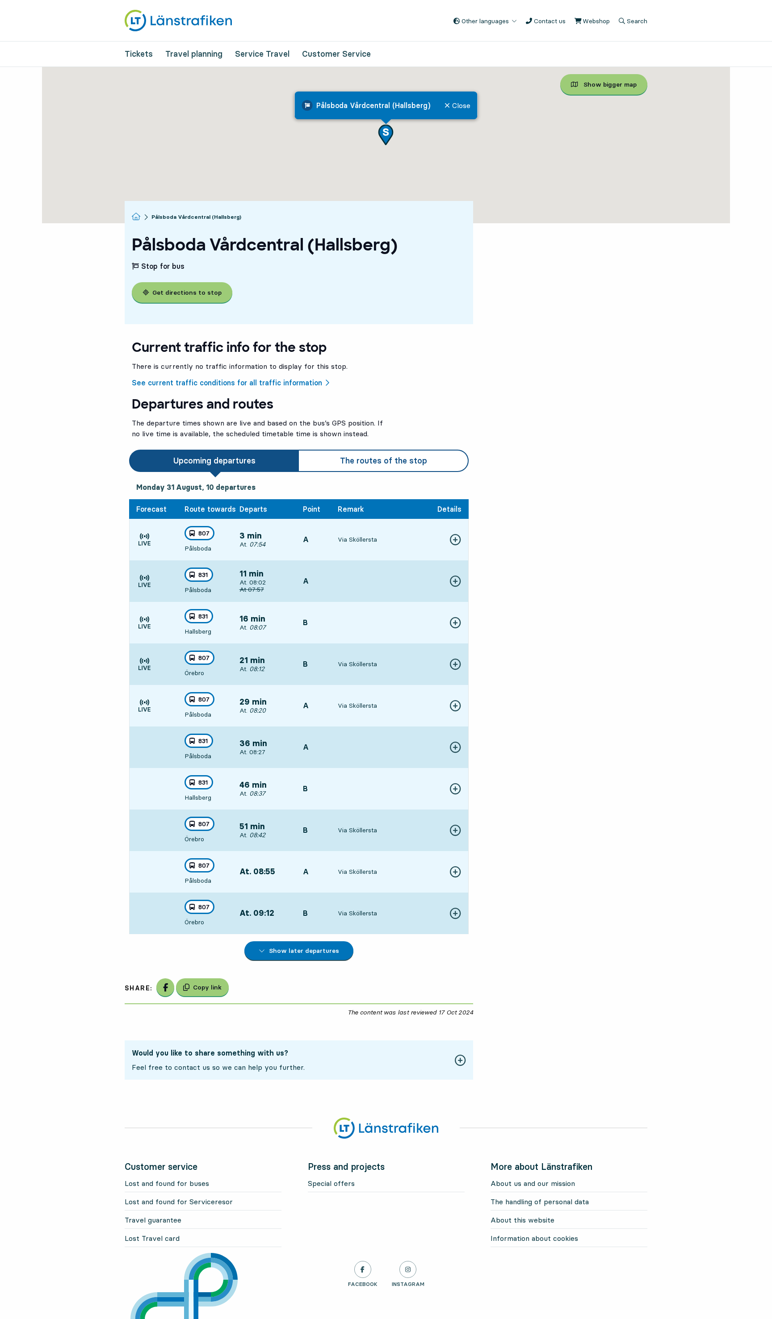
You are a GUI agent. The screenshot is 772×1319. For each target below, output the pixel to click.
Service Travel (262, 54)
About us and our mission (533, 1183)
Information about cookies (534, 1238)
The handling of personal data (540, 1201)
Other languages (484, 21)
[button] (386, 134)
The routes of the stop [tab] (383, 460)
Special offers (331, 1183)
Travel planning (193, 54)
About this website (522, 1219)
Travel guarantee (153, 1219)
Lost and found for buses (167, 1183)
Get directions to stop (187, 292)
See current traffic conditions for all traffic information (227, 382)
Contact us (549, 21)
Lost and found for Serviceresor (179, 1201)
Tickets (139, 54)
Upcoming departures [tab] (214, 460)
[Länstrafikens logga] (178, 19)
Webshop (595, 21)
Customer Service (336, 54)
